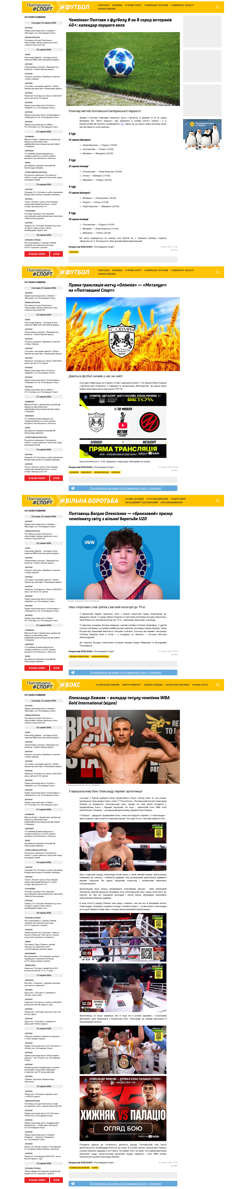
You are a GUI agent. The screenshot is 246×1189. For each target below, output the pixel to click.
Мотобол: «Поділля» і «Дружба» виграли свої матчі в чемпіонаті (42, 984)
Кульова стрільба (33, 240)
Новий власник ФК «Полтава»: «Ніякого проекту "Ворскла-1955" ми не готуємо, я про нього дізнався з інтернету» (42, 934)
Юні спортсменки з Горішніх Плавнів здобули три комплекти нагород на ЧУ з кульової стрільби (40, 245)
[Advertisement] (202, 31)
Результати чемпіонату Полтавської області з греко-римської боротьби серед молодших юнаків (43, 177)
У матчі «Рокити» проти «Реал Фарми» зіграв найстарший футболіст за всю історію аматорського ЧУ (41, 204)
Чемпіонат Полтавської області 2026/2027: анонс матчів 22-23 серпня (43, 97)
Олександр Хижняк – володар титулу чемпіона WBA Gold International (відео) (41, 58)
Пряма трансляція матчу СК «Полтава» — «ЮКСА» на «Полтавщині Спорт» (42, 1114)
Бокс (28, 54)
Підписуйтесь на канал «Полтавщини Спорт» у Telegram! (125, 488)
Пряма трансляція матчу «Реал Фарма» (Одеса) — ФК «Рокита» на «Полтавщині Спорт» (42, 1057)
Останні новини (34, 17)
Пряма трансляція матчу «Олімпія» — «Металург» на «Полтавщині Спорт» (40, 32)
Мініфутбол (30, 965)
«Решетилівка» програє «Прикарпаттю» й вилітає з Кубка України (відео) (41, 68)
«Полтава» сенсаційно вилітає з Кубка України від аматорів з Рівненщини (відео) (43, 87)
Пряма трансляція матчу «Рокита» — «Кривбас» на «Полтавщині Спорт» (40, 106)
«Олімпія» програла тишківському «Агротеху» (39, 1080)
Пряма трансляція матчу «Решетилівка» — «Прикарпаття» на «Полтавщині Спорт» (42, 116)
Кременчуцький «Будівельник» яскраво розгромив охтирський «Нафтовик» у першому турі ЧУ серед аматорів (41, 1069)
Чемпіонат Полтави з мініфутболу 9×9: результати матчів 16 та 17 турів (41, 969)
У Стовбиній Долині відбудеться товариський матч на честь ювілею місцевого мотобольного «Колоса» (40, 156)
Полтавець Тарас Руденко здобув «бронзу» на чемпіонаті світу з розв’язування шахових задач (39, 946)
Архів (56, 254)
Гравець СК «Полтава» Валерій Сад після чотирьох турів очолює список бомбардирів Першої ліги (42, 228)
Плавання (30, 136)
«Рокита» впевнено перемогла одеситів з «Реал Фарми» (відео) (41, 1037)
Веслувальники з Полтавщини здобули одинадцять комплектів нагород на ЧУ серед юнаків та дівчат (41, 958)
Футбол (77, 7)
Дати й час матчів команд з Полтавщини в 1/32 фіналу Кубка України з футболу (42, 1148)
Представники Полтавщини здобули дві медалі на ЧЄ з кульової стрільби (42, 1172)
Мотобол (29, 151)
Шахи (28, 941)
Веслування (30, 953)
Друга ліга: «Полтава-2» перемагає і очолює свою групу (40, 994)
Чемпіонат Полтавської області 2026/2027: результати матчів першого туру (43, 1003)
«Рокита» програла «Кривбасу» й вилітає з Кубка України (42, 77)
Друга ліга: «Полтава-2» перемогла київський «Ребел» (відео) (39, 1022)
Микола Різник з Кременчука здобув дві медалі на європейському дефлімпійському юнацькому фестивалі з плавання (42, 143)
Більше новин (37, 254)
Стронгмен (30, 211)
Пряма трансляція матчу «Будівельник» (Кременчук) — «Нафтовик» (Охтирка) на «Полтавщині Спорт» (41, 1125)
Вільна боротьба (33, 37)
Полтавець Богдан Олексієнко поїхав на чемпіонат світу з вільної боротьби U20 (43, 1105)
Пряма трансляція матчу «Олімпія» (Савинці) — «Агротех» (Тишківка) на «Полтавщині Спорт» (39, 1137)
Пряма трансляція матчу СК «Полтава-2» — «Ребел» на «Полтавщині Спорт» (43, 1047)
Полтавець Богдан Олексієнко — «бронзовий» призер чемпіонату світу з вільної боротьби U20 (41, 42)
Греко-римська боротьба (36, 172)
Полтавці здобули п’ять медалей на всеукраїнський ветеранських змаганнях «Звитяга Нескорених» (43, 216)
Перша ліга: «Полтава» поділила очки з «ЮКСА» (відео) (40, 1095)
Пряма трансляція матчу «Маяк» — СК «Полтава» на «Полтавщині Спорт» (41, 125)
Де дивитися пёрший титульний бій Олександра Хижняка (39, 166)
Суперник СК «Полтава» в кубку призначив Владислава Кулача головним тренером (43, 193)
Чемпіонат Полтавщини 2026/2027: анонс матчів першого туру (42, 1157)
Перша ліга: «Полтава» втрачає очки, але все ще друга (42, 1013)
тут (122, 124)
